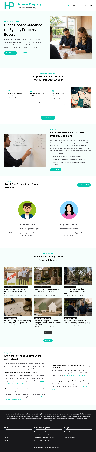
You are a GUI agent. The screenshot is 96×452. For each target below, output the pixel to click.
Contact (87, 5)
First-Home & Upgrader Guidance (42, 286)
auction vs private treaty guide (74, 375)
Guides (75, 5)
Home (69, 5)
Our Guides (7, 434)
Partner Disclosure (69, 437)
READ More (55, 169)
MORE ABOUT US (84, 184)
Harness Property (28, 4)
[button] (77, 6)
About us (24, 53)
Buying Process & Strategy (22, 286)
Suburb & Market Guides (70, 286)
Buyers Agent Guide (9, 286)
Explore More (10, 53)
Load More (48, 333)
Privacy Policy (68, 432)
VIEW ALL (48, 340)
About (81, 5)
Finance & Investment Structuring (42, 318)
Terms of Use (68, 434)
